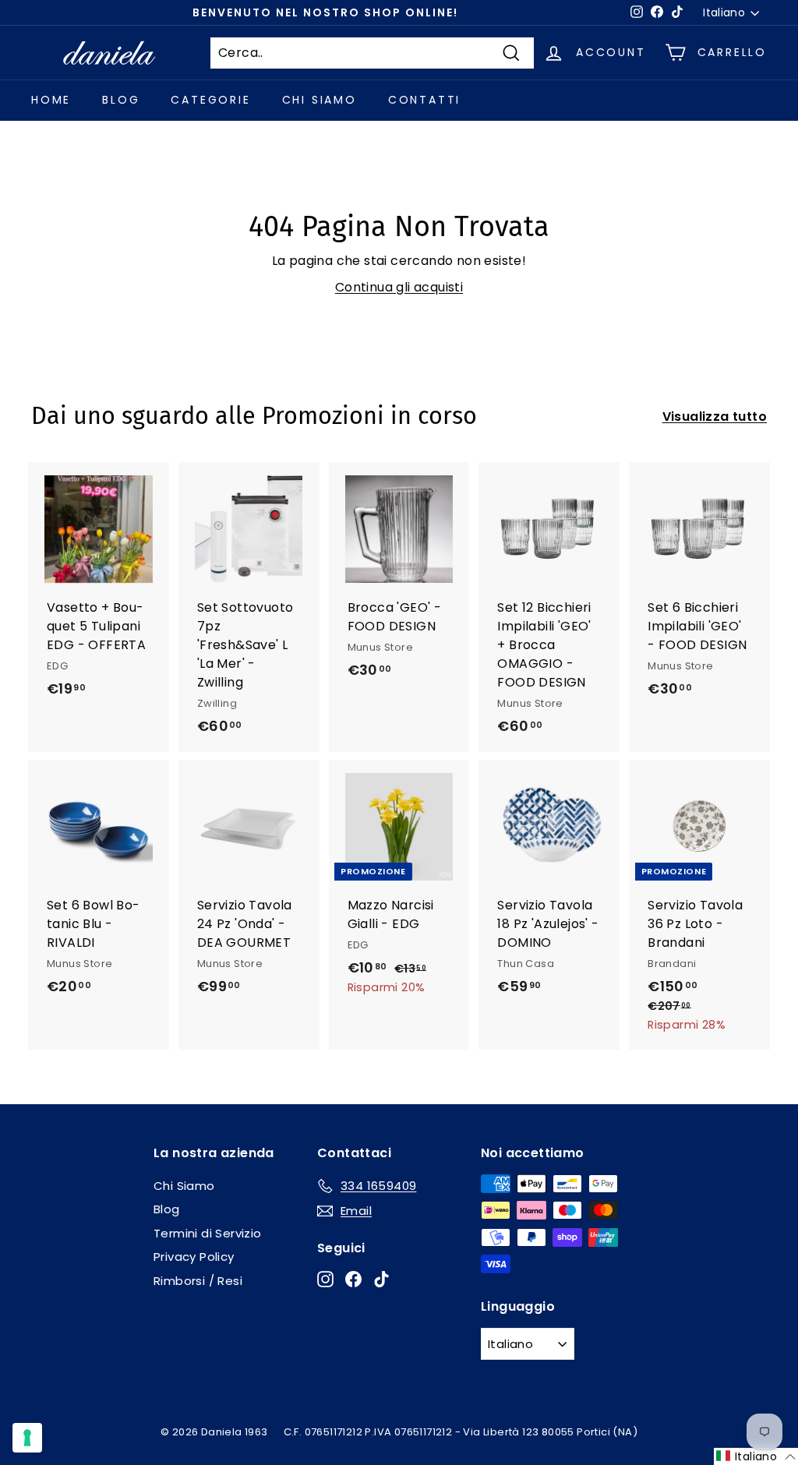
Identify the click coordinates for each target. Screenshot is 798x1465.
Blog (120, 100)
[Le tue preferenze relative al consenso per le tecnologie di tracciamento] (27, 1438)
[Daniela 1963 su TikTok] (381, 1278)
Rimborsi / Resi (198, 1281)
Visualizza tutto (714, 416)
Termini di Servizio (208, 1233)
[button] (756, 1456)
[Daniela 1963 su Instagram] (325, 1278)
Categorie (210, 100)
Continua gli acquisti (399, 287)
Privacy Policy (194, 1256)
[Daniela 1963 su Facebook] (353, 1278)
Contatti (424, 100)
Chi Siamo (319, 100)
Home (51, 100)
